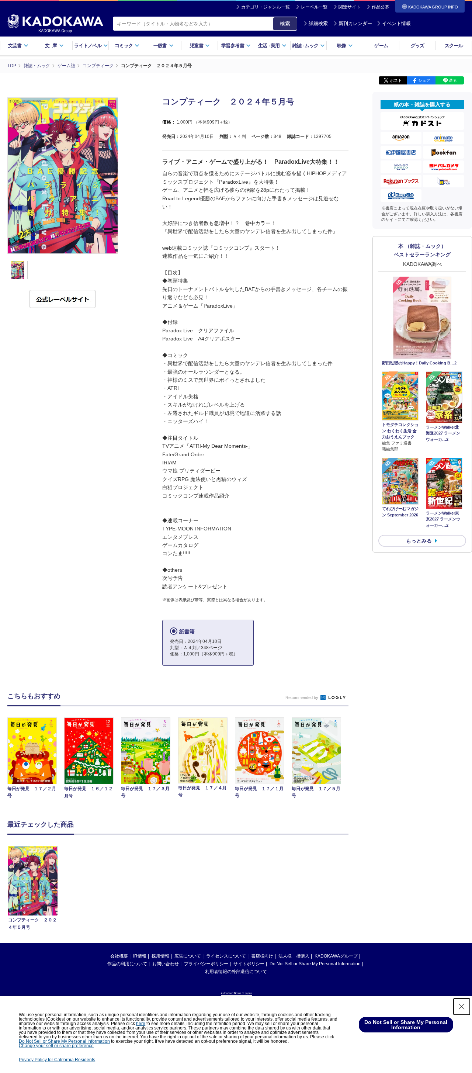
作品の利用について (127, 963)
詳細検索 (318, 23)
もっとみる (419, 541)
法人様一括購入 (293, 956)
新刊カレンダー (355, 23)
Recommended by (302, 697)
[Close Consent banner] (462, 1006)
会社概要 (119, 956)
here (140, 1023)
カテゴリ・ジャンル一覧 (265, 7)
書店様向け (262, 956)
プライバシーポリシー (206, 963)
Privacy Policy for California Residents (57, 1059)
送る (453, 80)
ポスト (396, 80)
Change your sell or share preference (56, 1045)
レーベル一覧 (314, 7)
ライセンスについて (226, 956)
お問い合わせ (165, 963)
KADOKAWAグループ (336, 956)
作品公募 (380, 7)
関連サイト (350, 7)
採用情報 (160, 956)
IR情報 (139, 956)
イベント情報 (396, 23)
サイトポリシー (248, 963)
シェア (424, 80)
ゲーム (381, 45)
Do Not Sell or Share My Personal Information (315, 964)
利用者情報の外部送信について (236, 971)
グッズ (417, 45)
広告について (187, 956)
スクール (454, 45)
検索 (285, 24)
